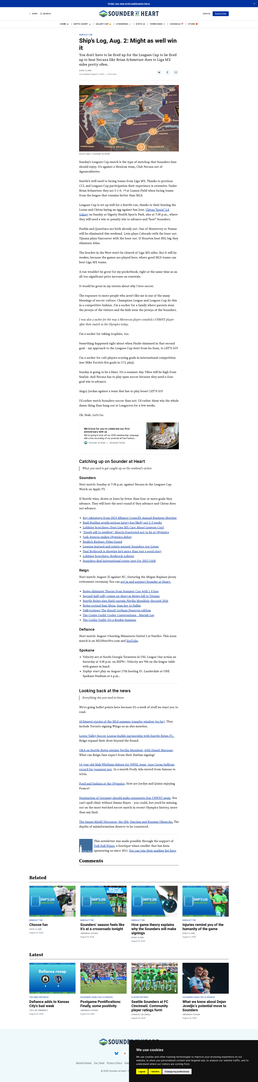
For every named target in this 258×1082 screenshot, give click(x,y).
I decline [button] (155, 1071)
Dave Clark (85, 70)
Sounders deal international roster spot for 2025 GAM (119, 561)
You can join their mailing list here (152, 851)
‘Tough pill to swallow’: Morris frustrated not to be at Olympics (126, 532)
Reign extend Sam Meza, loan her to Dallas (112, 606)
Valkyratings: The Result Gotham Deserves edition (117, 610)
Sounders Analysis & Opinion (96, 997)
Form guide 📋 (157, 24)
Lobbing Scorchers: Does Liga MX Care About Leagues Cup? (123, 527)
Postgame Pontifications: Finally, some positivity (100, 1004)
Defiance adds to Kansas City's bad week (49, 1004)
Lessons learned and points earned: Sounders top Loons (121, 547)
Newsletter (86, 35)
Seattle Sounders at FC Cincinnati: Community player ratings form (149, 1006)
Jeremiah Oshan (89, 933)
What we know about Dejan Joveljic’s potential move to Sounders (204, 1006)
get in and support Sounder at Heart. (145, 582)
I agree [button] (142, 1071)
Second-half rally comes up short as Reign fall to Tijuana (121, 596)
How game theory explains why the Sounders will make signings (153, 929)
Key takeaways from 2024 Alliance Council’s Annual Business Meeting (130, 518)
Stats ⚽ (140, 24)
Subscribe (220, 13)
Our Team (99, 1063)
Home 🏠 (64, 24)
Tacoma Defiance (39, 997)
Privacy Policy (114, 1063)
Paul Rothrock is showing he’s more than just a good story (122, 551)
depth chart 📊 (82, 24)
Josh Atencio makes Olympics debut (107, 537)
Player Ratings (139, 997)
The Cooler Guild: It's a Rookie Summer (109, 620)
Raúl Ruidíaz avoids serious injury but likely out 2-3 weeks (122, 523)
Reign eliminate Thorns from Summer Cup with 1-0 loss (121, 591)
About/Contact (84, 1063)
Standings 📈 (123, 24)
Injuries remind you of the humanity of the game (203, 927)
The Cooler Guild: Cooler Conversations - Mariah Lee (118, 615)
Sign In (206, 14)
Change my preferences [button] (177, 1071)
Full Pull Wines (104, 846)
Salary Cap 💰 (103, 24)
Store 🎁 (193, 24)
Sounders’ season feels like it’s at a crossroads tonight (102, 927)
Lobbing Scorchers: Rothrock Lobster (108, 556)
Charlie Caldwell (141, 1014)
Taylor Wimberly (38, 1010)
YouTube (132, 641)
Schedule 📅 (176, 24)
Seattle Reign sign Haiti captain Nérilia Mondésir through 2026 (125, 601)
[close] (254, 3)
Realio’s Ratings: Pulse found (102, 542)
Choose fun (38, 925)
